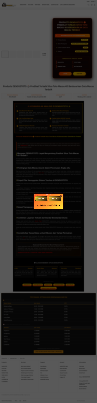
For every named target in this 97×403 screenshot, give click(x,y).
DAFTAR (41, 198)
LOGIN (54, 198)
